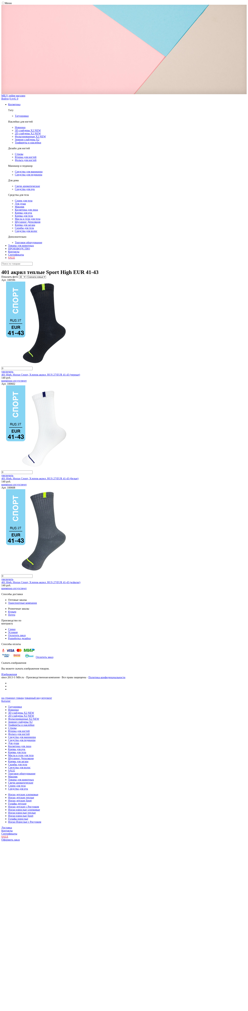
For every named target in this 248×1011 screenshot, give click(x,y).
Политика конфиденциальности (106, 677)
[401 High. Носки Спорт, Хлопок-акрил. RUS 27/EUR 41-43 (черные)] (35, 365)
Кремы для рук (16, 749)
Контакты (13, 251)
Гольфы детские (17, 803)
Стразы (12, 728)
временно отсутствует (14, 380)
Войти (5, 98)
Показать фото (9, 276)
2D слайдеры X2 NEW (21, 715)
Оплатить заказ (17, 635)
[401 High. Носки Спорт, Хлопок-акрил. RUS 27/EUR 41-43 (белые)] (35, 468)
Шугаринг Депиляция (21, 758)
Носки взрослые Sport (20, 815)
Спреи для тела (17, 785)
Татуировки (15, 706)
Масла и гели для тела (21, 755)
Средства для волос (19, 767)
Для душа (13, 743)
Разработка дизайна (19, 638)
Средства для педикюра (21, 740)
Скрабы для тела (17, 764)
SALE (11, 770)
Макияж (13, 776)
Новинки (13, 709)
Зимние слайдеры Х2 (20, 721)
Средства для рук (18, 788)
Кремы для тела (17, 752)
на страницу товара (12, 698)
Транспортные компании (22, 602)
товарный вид (32, 698)
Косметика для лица (19, 746)
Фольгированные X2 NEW (23, 718)
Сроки (12, 629)
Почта (11, 614)
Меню (8, 3)
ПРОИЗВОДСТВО (19, 248)
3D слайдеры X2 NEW (21, 712)
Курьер (12, 611)
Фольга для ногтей (19, 734)
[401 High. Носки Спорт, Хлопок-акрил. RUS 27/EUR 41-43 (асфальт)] (35, 572)
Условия (13, 632)
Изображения (9, 674)
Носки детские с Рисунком (23, 806)
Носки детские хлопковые (23, 794)
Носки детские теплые (21, 797)
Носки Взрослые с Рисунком (24, 821)
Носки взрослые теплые (22, 812)
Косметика (14, 104)
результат (46, 698)
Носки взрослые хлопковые (24, 809)
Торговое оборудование (21, 773)
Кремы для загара (18, 761)
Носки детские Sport (20, 800)
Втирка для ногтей (19, 731)
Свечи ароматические (20, 782)
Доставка (6, 827)
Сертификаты (16, 254)
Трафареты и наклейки (21, 725)
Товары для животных (21, 245)
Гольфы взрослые (18, 818)
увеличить (7, 371)
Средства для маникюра (22, 737)
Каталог (6, 701)
